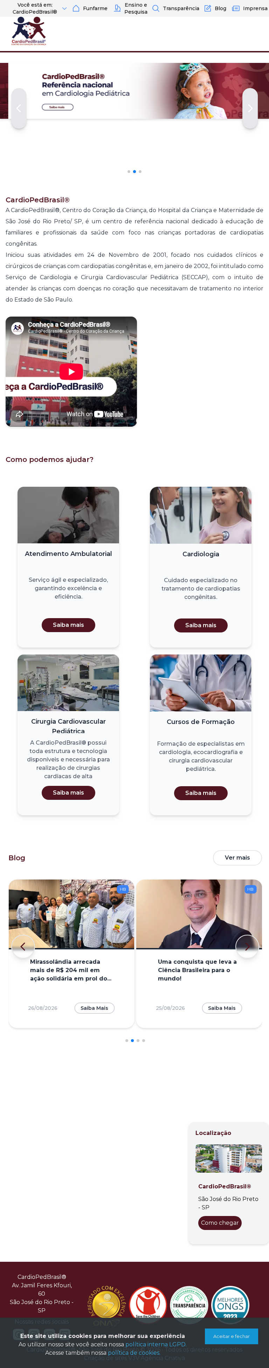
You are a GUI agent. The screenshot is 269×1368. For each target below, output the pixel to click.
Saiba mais (68, 625)
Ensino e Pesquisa (135, 8)
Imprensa (255, 8)
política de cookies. (134, 1352)
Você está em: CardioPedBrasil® (35, 8)
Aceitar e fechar (231, 1336)
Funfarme (95, 8)
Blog (220, 8)
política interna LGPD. (156, 1344)
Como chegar (220, 1222)
